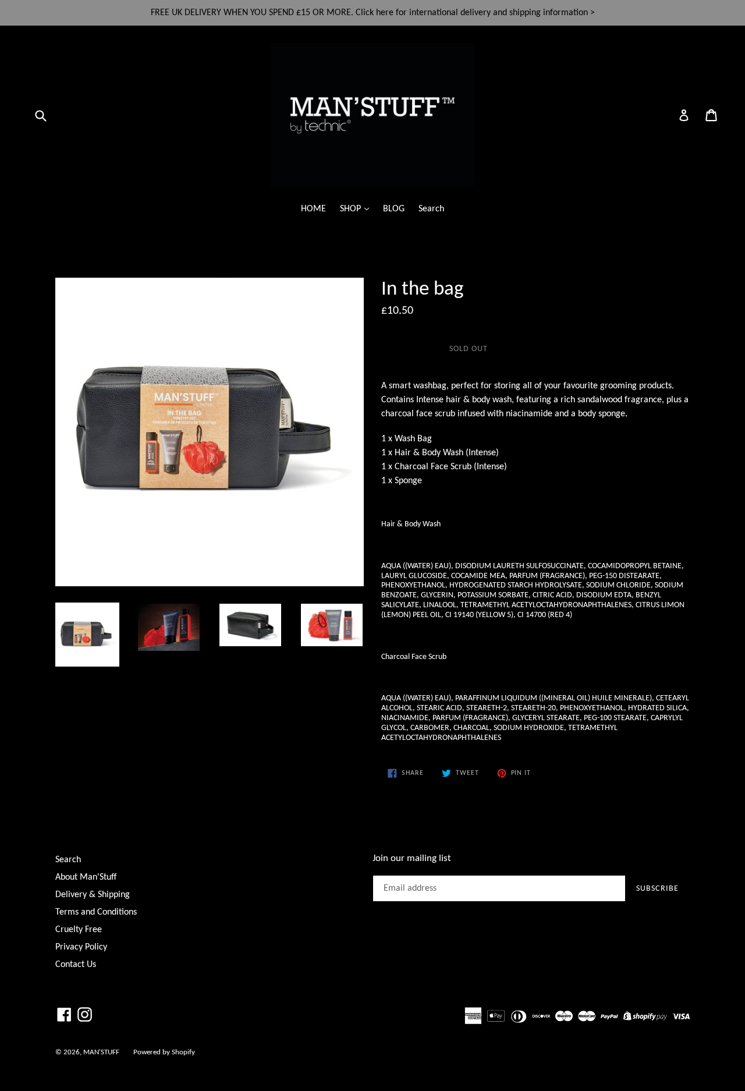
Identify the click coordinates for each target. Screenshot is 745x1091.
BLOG (394, 209)
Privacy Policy (81, 947)
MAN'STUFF (101, 1052)
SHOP (351, 209)
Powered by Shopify (164, 1052)
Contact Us (75, 964)
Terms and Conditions (96, 912)
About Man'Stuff (85, 877)
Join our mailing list (411, 858)
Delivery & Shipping (92, 894)
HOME (313, 209)
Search (431, 209)
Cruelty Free (78, 929)
